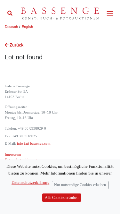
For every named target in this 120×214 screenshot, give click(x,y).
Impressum (13, 154)
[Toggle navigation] (110, 13)
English (27, 27)
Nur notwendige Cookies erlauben (80, 185)
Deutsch (11, 27)
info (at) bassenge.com (33, 143)
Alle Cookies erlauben (61, 198)
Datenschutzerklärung (31, 182)
